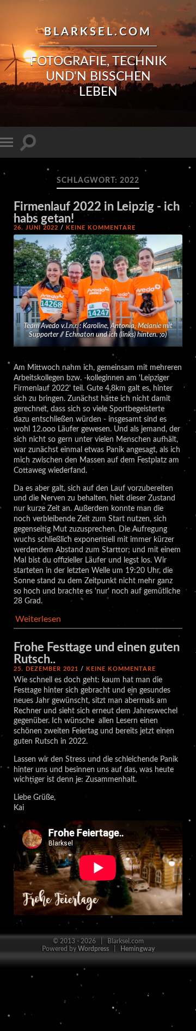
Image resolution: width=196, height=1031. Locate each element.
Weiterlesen (38, 619)
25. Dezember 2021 (46, 669)
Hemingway (137, 949)
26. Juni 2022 (36, 228)
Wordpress (93, 949)
